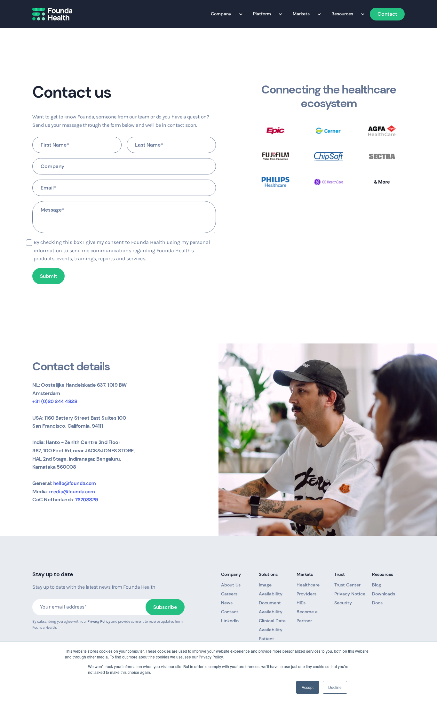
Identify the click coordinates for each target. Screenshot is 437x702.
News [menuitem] (227, 603)
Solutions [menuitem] (270, 574)
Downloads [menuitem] (383, 594)
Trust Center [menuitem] (347, 585)
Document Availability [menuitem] (270, 607)
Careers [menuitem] (229, 594)
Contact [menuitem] (387, 14)
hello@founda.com (74, 483)
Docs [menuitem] (377, 603)
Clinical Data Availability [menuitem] (272, 625)
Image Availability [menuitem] (270, 589)
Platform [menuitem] (264, 14)
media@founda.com (72, 491)
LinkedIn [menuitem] (230, 621)
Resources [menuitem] (344, 14)
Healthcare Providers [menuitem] (308, 589)
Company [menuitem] (223, 14)
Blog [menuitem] (376, 585)
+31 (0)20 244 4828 (54, 401)
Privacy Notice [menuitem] (349, 594)
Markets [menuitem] (304, 14)
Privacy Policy (98, 621)
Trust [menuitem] (341, 574)
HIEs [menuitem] (301, 603)
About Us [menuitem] (231, 585)
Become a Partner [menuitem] (307, 616)
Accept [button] (308, 687)
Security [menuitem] (343, 603)
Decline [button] (335, 687)
